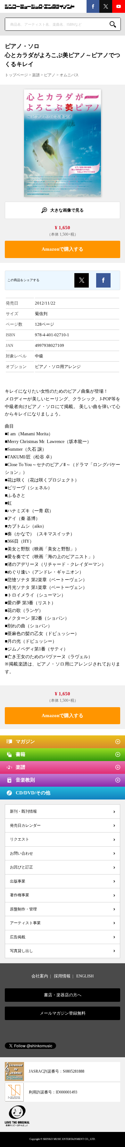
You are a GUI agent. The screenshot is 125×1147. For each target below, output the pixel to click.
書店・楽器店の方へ (62, 994)
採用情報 (62, 976)
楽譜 (36, 75)
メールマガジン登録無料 (63, 1013)
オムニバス (69, 75)
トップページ (16, 75)
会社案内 (39, 976)
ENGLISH (85, 976)
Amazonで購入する (62, 249)
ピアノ (49, 75)
